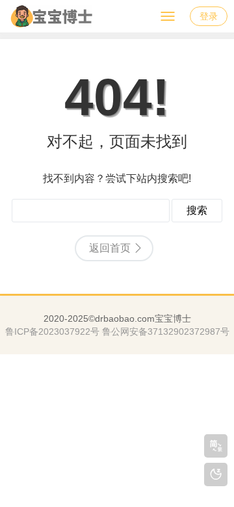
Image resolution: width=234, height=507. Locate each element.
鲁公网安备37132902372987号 (165, 331)
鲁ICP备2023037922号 (52, 331)
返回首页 (110, 248)
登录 (209, 16)
